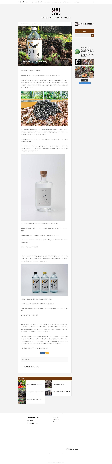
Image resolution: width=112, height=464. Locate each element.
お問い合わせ (55, 419)
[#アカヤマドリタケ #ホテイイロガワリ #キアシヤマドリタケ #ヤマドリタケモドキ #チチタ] (78, 69)
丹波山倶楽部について (67, 2)
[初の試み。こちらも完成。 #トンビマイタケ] (91, 75)
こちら (46, 348)
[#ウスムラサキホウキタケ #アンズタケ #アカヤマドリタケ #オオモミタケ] (84, 62)
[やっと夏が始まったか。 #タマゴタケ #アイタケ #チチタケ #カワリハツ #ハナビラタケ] (84, 69)
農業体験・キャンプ (57, 2)
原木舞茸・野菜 (38, 2)
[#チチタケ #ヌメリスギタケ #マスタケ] (84, 75)
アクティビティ (47, 2)
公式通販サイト (77, 2)
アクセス (55, 421)
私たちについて (56, 417)
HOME (32, 2)
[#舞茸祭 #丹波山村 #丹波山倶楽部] (78, 62)
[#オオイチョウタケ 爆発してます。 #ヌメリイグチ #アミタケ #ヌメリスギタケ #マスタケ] (78, 75)
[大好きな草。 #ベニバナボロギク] (91, 69)
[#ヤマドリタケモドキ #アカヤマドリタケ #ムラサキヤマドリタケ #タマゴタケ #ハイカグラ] (91, 62)
